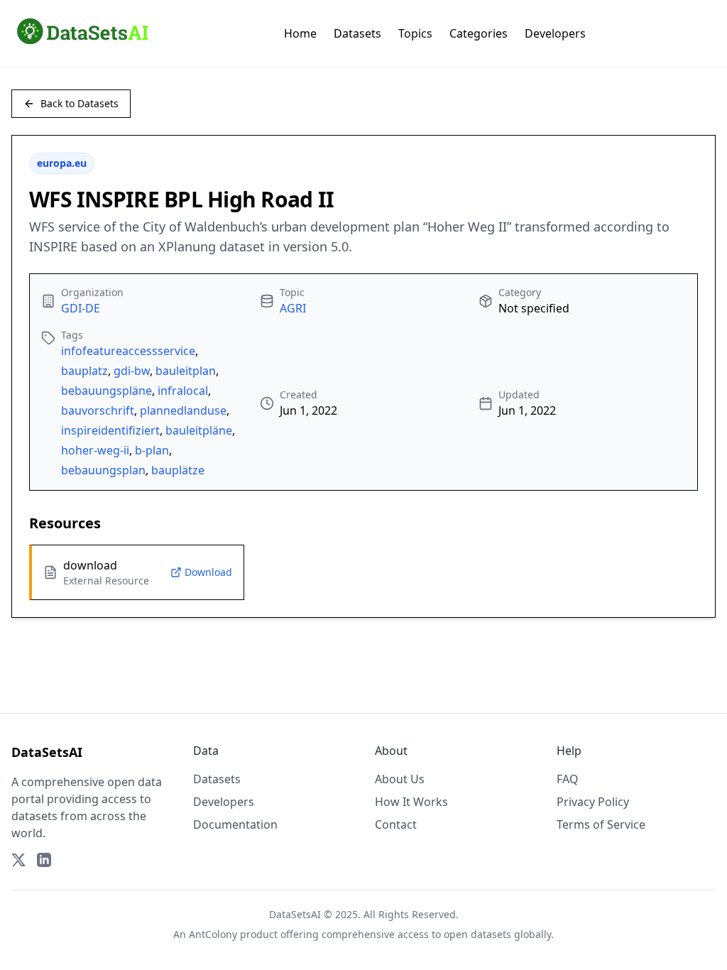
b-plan (152, 450)
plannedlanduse (183, 410)
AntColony (213, 934)
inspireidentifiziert (110, 430)
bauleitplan (185, 370)
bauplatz (84, 370)
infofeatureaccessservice (128, 351)
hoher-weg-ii (95, 450)
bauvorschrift (97, 410)
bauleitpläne (198, 430)
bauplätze (177, 470)
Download (208, 572)
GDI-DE (80, 308)
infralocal (183, 390)
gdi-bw (132, 370)
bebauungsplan (103, 470)
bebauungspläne (106, 390)
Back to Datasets (79, 103)
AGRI (293, 308)
